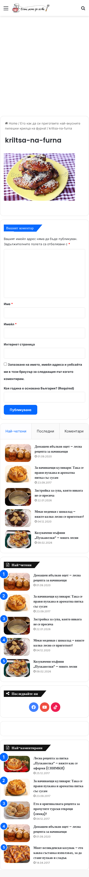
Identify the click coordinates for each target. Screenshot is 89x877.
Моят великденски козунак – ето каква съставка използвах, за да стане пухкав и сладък (58, 852)
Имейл (10, 324)
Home (13, 123)
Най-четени (15, 431)
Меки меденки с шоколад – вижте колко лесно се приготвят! (59, 514)
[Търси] (83, 10)
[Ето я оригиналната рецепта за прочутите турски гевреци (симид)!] (17, 810)
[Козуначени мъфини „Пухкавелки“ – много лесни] (18, 539)
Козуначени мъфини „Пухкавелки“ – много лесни (56, 535)
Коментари (74, 431)
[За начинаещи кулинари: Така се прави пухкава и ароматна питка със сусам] (18, 474)
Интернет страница (19, 344)
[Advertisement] (44, 65)
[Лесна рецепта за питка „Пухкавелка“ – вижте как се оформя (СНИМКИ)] (17, 764)
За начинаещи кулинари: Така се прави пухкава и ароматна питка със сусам (59, 472)
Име (8, 304)
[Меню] (6, 10)
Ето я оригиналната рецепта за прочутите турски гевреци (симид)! (56, 808)
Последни (45, 431)
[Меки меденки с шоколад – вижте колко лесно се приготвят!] (18, 518)
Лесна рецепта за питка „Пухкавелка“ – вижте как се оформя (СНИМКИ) (55, 763)
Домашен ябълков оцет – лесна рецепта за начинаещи (58, 449)
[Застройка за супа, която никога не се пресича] (18, 497)
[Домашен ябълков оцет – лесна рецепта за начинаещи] (18, 453)
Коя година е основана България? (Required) (39, 388)
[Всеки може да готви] (31, 8)
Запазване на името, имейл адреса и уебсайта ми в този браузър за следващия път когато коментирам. (43, 372)
